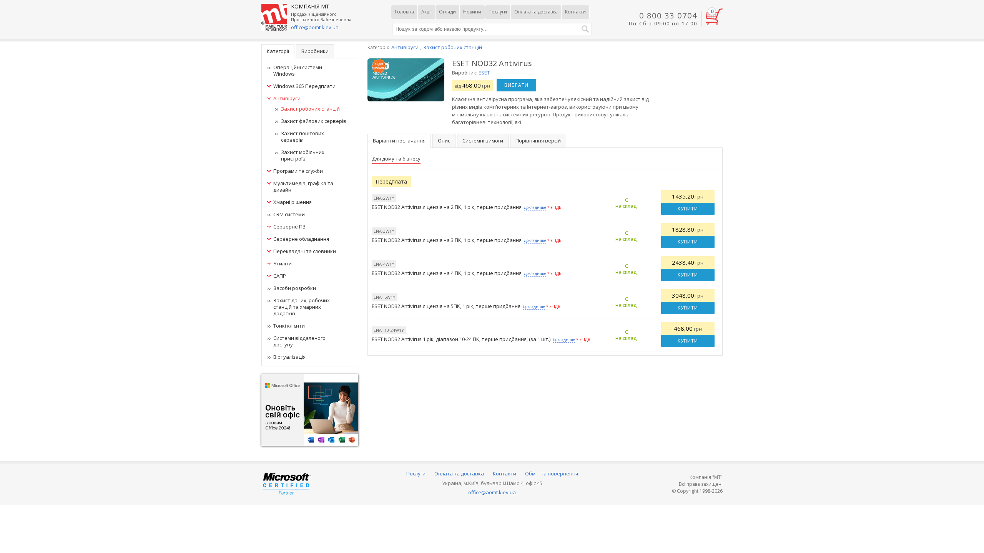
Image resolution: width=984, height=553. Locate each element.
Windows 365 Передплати (304, 86)
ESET (484, 72)
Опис (444, 140)
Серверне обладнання (301, 238)
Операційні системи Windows (297, 70)
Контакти (575, 11)
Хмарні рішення (292, 202)
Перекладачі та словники (304, 251)
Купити (688, 208)
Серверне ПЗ (289, 226)
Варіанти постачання (399, 140)
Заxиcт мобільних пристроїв (302, 155)
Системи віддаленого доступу (299, 341)
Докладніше (535, 207)
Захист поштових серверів (302, 136)
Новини (472, 11)
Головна (404, 11)
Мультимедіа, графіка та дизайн (303, 186)
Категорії (278, 51)
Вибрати (516, 85)
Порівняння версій (538, 140)
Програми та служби (298, 170)
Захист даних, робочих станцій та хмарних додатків (301, 307)
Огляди (447, 11)
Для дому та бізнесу (396, 158)
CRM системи (289, 214)
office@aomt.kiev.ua (315, 27)
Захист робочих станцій (310, 108)
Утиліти (282, 263)
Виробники (315, 51)
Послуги (498, 11)
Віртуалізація (289, 356)
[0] (714, 22)
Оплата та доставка (536, 11)
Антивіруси (287, 98)
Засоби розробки (294, 288)
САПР (279, 275)
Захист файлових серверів (313, 121)
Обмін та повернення (551, 473)
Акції (426, 11)
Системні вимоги (482, 140)
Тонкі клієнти (289, 325)
